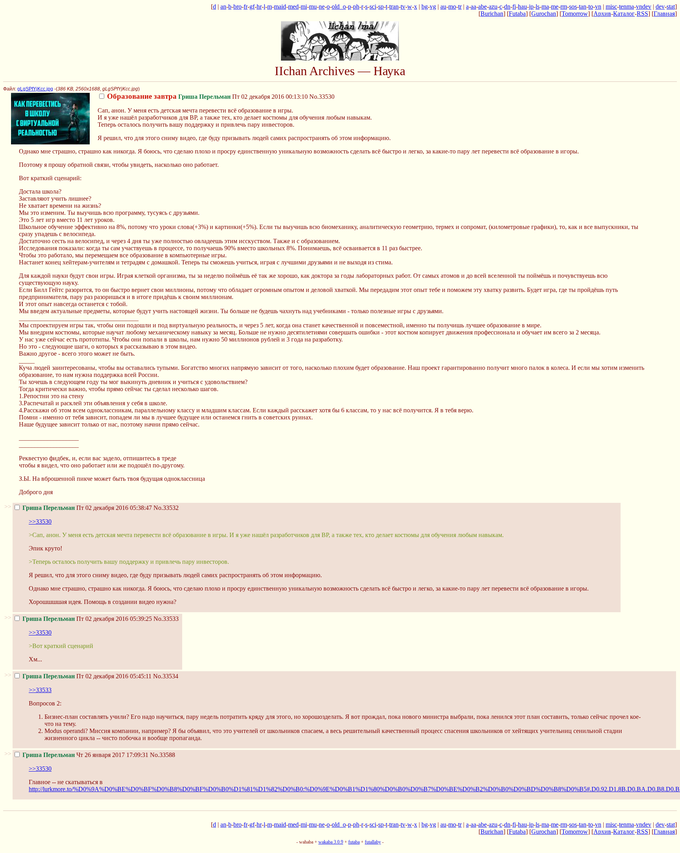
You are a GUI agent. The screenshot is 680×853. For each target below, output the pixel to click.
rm (563, 6)
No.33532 (166, 507)
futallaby (373, 842)
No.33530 (321, 96)
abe (482, 6)
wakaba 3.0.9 (330, 842)
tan (582, 6)
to (590, 6)
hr (259, 6)
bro (237, 6)
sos (573, 6)
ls (538, 6)
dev (660, 6)
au (443, 6)
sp (381, 6)
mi (304, 6)
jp (531, 6)
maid (280, 6)
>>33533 (40, 690)
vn (598, 6)
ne (322, 6)
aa (473, 6)
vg (433, 6)
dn (507, 6)
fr (246, 6)
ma (545, 6)
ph (356, 6)
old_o (339, 6)
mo (452, 6)
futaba (354, 842)
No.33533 (166, 618)
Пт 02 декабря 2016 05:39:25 (87, 618)
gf (252, 6)
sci (373, 6)
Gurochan (543, 13)
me (554, 6)
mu (313, 6)
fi (514, 6)
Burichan (491, 13)
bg (424, 6)
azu (493, 6)
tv (403, 6)
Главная (664, 13)
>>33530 (40, 521)
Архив (602, 13)
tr (460, 6)
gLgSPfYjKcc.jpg (35, 89)
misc (611, 6)
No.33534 (165, 676)
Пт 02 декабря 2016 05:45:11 (87, 676)
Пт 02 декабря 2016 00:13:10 (207, 96)
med (293, 6)
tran (394, 6)
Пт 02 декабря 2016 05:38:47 (87, 507)
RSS (642, 13)
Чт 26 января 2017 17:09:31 (85, 754)
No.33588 (162, 754)
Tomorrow (575, 13)
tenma (626, 6)
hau (522, 6)
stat (671, 6)
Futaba (517, 13)
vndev (643, 6)
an (223, 6)
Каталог (624, 13)
